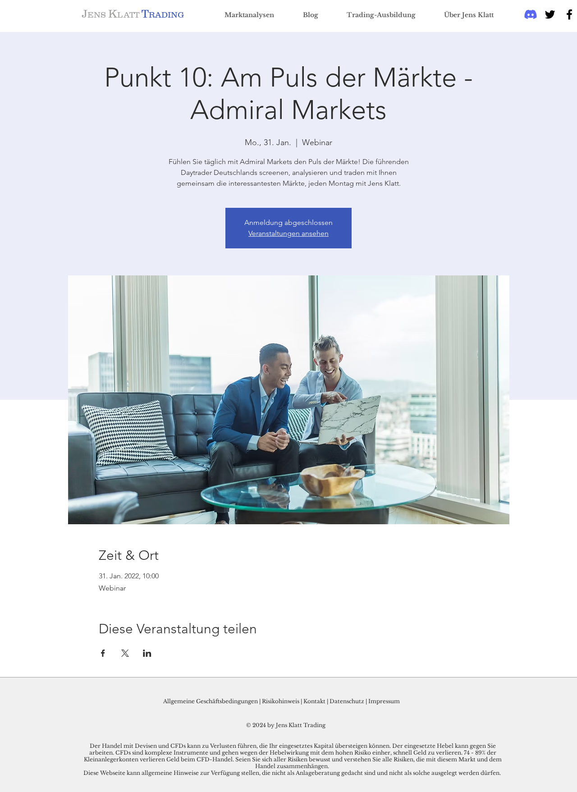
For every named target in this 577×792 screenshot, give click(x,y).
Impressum (384, 701)
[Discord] (530, 14)
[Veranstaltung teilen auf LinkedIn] (147, 653)
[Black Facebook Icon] (569, 14)
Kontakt (315, 701)
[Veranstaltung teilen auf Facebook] (103, 653)
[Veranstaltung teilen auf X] (125, 653)
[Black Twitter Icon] (550, 14)
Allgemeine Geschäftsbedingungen (210, 701)
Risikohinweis (280, 701)
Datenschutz (347, 701)
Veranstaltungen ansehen (288, 233)
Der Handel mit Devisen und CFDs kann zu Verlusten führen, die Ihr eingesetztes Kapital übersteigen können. (241, 745)
